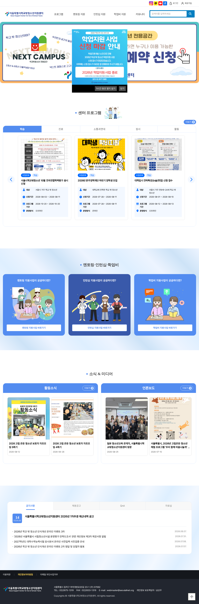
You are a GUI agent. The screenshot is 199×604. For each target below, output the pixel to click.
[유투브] (160, 3)
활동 (176, 129)
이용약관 (6, 574)
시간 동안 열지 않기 (105, 88)
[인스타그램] (151, 3)
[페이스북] (165, 3)
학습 (22, 129)
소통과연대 (99, 129)
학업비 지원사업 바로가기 (165, 327)
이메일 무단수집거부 (49, 574)
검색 (190, 14)
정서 (138, 129)
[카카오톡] (156, 3)
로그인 (175, 3)
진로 (61, 129)
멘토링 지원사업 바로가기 (34, 327)
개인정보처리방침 (25, 574)
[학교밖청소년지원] (22, 589)
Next (191, 179)
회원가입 (188, 3)
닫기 (122, 88)
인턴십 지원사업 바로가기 (99, 327)
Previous (11, 179)
